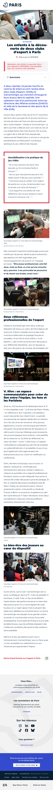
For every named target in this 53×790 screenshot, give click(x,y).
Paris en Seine (39, 785)
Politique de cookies (29, 777)
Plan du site (44, 777)
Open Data (16, 777)
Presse (6, 777)
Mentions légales (11, 773)
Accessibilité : (34, 773)
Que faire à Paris (20, 785)
